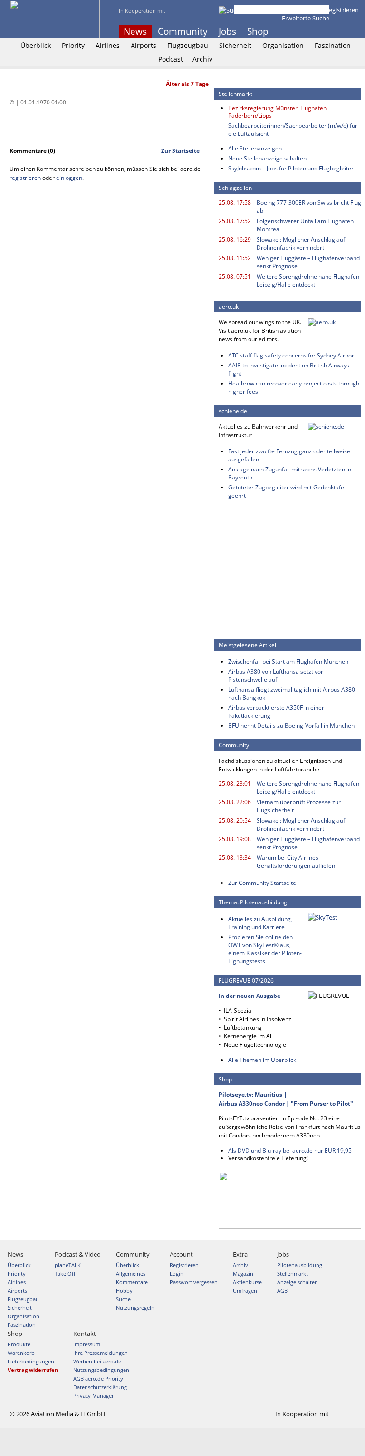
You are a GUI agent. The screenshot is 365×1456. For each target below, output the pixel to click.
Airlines (108, 45)
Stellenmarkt (292, 1273)
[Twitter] (330, 31)
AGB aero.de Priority (98, 1378)
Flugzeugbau (187, 45)
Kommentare (132, 1282)
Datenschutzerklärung (100, 1386)
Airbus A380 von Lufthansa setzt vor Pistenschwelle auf (275, 675)
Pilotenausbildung (299, 1264)
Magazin (243, 1273)
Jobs (227, 31)
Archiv (202, 59)
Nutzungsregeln (135, 1307)
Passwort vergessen (194, 1282)
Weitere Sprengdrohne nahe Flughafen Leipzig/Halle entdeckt (308, 280)
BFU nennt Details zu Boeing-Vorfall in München (291, 726)
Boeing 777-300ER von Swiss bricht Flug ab (309, 206)
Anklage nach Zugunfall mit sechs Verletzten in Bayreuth (289, 473)
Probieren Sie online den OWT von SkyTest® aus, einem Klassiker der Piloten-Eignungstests (265, 949)
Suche (123, 1299)
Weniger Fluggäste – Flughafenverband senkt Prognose (308, 262)
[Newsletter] (355, 31)
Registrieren (342, 10)
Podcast (170, 59)
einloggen (69, 178)
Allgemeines (130, 1273)
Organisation (283, 45)
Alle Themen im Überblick (262, 1060)
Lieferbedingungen (31, 1361)
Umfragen (245, 1290)
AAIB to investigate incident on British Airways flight (288, 369)
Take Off (65, 1273)
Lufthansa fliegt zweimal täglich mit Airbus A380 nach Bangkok (291, 694)
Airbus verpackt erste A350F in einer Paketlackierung (276, 712)
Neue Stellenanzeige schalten (267, 158)
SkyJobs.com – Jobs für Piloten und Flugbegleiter (291, 168)
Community (183, 31)
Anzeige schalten (297, 1282)
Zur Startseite (180, 151)
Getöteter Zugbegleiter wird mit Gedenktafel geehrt (287, 491)
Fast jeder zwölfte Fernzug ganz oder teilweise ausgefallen (289, 455)
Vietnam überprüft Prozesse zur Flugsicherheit (299, 806)
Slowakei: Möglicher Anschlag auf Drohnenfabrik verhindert (301, 243)
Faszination (333, 45)
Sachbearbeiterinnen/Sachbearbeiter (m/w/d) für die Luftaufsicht (292, 130)
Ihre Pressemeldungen (100, 1352)
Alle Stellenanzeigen (255, 148)
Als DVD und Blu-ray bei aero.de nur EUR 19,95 (290, 1150)
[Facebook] (317, 31)
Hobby (124, 1290)
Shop (258, 31)
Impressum (86, 1344)
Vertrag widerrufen (33, 1369)
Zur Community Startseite (262, 883)
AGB (282, 1290)
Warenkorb (21, 1352)
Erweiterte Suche (305, 18)
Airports (143, 45)
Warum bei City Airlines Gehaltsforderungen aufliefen (296, 862)
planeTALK (68, 1264)
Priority (73, 45)
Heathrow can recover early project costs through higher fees (293, 387)
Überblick (35, 45)
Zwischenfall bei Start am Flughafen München (288, 662)
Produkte (19, 1344)
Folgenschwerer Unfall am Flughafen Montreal (305, 225)
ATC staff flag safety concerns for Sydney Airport (292, 355)
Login (311, 10)
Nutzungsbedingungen (101, 1369)
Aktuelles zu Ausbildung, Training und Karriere (260, 923)
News (135, 31)
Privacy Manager (93, 1395)
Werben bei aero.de (97, 1361)
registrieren (25, 178)
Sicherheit (235, 45)
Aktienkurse (247, 1282)
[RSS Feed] (342, 31)
